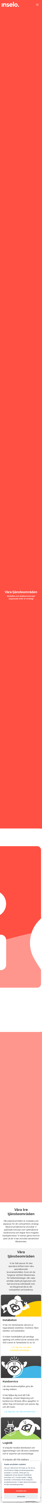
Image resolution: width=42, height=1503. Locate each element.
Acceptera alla (21, 1491)
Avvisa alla (21, 1496)
